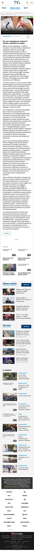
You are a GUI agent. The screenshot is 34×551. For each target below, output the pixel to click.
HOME (2, 13)
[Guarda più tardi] (28, 36)
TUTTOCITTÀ (14, 537)
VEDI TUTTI (26, 284)
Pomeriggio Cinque (9, 522)
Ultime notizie (15, 8)
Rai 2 (9, 503)
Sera (24, 511)
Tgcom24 (24, 514)
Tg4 (25, 492)
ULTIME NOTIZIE (8, 13)
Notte (24, 518)
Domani (25, 526)
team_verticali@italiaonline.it (12, 485)
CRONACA (7, 233)
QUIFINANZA (28, 537)
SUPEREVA (20, 539)
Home (4, 8)
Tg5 (25, 499)
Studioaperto (25, 507)
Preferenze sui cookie (15, 542)
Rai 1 (9, 495)
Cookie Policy (26, 541)
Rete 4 (9, 511)
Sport (26, 8)
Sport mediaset (24, 522)
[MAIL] (31, 2)
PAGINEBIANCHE (6, 537)
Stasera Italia (9, 507)
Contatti (10, 530)
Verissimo (9, 492)
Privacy (19, 541)
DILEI (18, 537)
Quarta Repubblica (9, 514)
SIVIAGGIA (22, 537)
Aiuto (23, 542)
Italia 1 (9, 526)
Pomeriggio (24, 503)
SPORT (20, 414)
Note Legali (13, 541)
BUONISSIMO (14, 539)
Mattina (25, 495)
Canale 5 (9, 518)
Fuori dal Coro (9, 499)
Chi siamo (7, 541)
